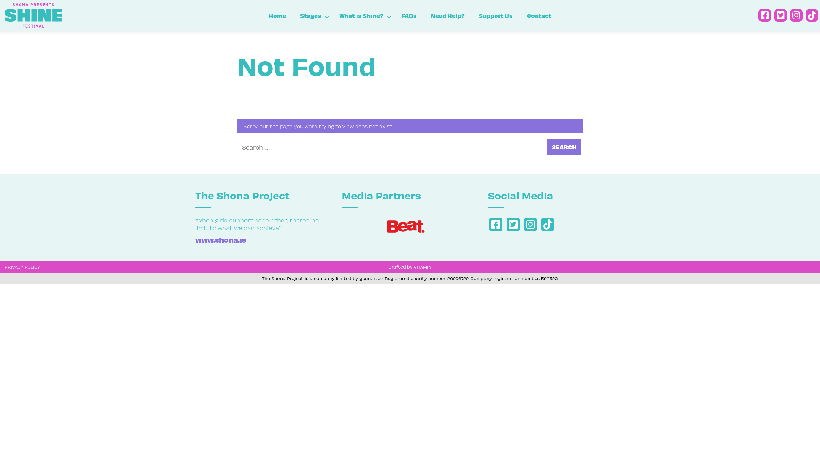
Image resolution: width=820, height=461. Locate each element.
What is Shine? (361, 15)
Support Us (496, 15)
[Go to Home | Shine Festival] (68, 15)
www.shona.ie (220, 239)
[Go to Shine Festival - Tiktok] (812, 15)
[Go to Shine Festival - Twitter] (780, 15)
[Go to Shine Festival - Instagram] (796, 15)
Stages (310, 15)
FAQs (409, 15)
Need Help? (448, 15)
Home (277, 15)
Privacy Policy (22, 266)
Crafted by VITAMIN (410, 267)
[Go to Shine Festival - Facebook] (764, 15)
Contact (539, 15)
